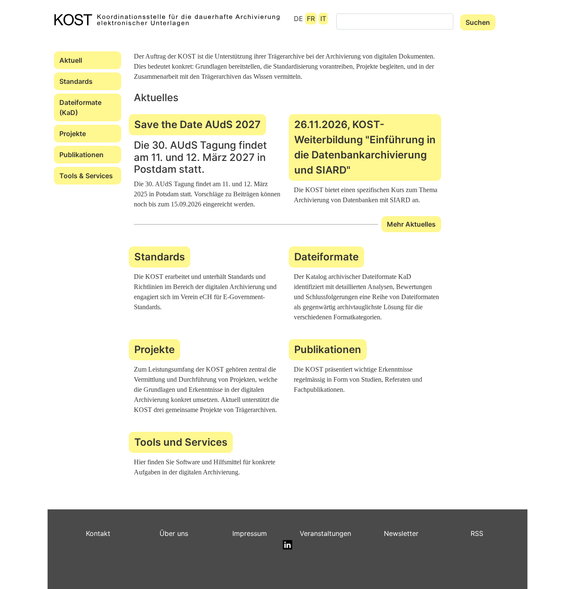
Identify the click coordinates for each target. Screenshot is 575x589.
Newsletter (401, 533)
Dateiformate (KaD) (80, 107)
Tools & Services (86, 175)
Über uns (174, 533)
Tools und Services (180, 442)
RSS (477, 533)
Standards (76, 81)
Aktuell (70, 60)
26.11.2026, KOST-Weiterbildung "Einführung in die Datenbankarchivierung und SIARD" (365, 147)
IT (323, 18)
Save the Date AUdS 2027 (197, 124)
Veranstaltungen (325, 533)
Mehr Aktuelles (411, 224)
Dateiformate (326, 257)
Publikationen (81, 154)
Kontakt (98, 533)
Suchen (478, 22)
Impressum (249, 533)
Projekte (72, 133)
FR (311, 18)
